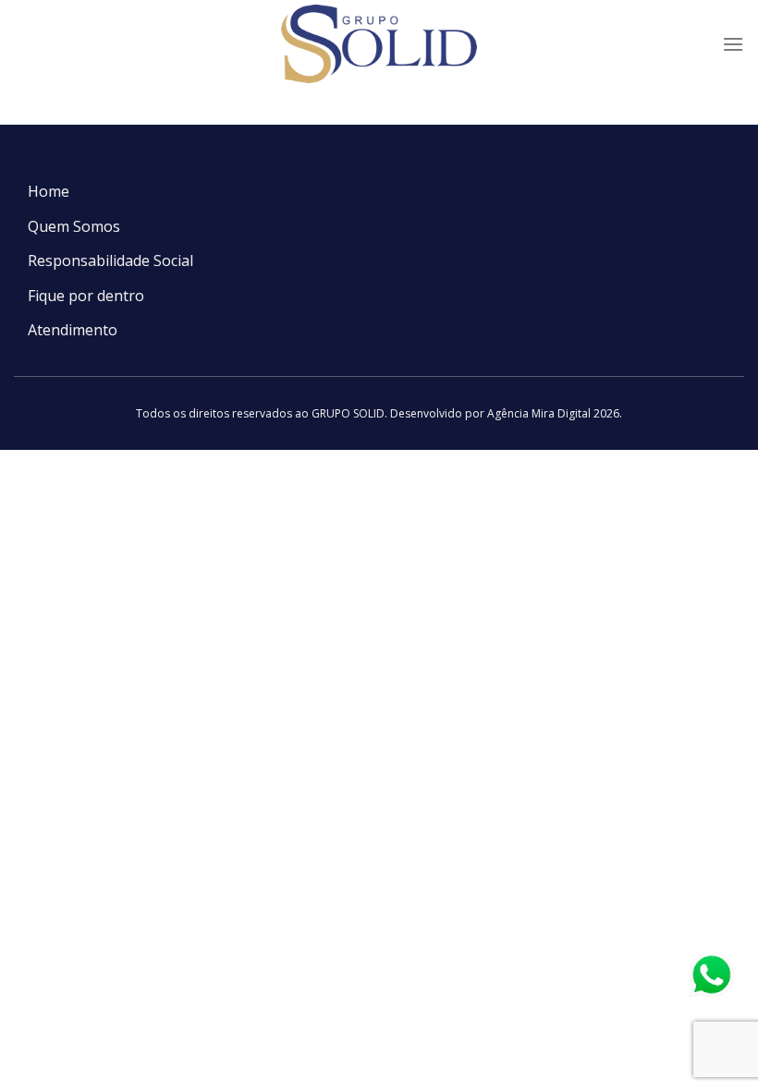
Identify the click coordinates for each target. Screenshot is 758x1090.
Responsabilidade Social (110, 260)
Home (48, 191)
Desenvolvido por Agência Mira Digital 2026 (504, 413)
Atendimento (72, 330)
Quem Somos (74, 226)
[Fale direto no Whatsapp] (712, 974)
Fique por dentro (86, 295)
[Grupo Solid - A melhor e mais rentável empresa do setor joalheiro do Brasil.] (379, 44)
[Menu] (733, 44)
